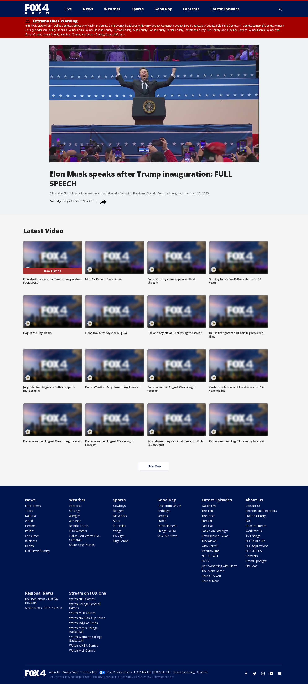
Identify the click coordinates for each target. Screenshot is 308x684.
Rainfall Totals (78, 526)
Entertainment (167, 526)
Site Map (252, 566)
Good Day (166, 499)
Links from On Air (169, 506)
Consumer (32, 536)
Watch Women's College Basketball (85, 638)
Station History (256, 516)
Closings (74, 511)
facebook (246, 673)
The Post (208, 516)
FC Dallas (119, 526)
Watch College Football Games (85, 606)
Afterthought (210, 551)
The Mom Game (213, 571)
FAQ (248, 521)
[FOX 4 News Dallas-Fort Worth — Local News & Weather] (39, 9)
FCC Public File (255, 541)
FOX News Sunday (37, 551)
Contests (252, 556)
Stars (116, 521)
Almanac (75, 521)
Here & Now (210, 581)
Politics (30, 531)
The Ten (207, 511)
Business (31, 541)
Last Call (207, 526)
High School (121, 541)
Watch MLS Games (82, 650)
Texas (29, 511)
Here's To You (211, 576)
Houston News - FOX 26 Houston (41, 601)
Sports (119, 499)
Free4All (207, 521)
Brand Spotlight (256, 561)
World (29, 521)
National (30, 516)
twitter (254, 673)
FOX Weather (78, 531)
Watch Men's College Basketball (83, 630)
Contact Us (253, 506)
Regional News (39, 593)
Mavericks (120, 516)
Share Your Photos (82, 545)
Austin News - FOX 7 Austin (43, 608)
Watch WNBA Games (83, 645)
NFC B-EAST (210, 556)
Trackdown (209, 541)
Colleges (119, 536)
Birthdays (163, 511)
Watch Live (209, 506)
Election (30, 526)
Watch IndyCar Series (83, 623)
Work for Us (254, 531)
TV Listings (253, 536)
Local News (33, 506)
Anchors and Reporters (261, 511)
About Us (254, 499)
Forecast (75, 506)
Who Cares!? (210, 546)
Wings (117, 531)
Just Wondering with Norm (219, 566)
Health (29, 546)
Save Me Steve (167, 536)
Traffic (161, 521)
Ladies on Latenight (215, 531)
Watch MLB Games (82, 613)
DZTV (205, 561)
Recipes (162, 516)
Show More (154, 466)
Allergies (74, 516)
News (30, 499)
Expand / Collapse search (280, 9)
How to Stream (256, 526)
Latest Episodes (217, 499)
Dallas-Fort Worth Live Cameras (84, 538)
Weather (77, 499)
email (279, 673)
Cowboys (119, 506)
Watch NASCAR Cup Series (87, 618)
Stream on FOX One (87, 593)
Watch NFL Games (82, 599)
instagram (263, 673)
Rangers (118, 511)
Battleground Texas (215, 536)
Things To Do (166, 531)
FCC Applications (257, 546)
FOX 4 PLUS (254, 551)
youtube (271, 673)
